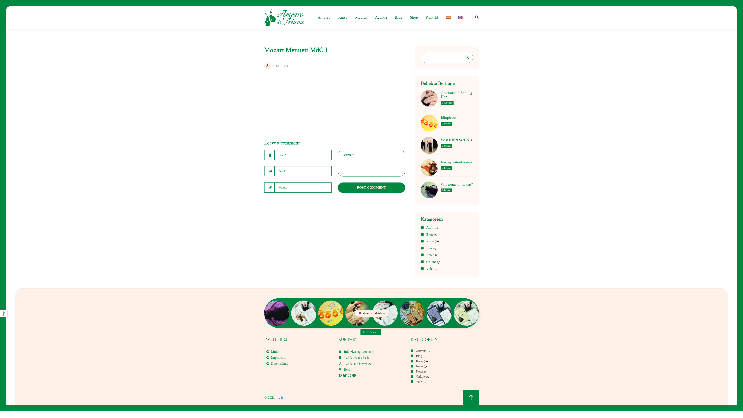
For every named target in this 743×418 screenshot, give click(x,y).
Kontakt (432, 17)
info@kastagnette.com (359, 351)
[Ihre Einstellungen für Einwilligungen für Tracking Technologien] (3, 313)
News (430, 248)
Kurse (343, 17)
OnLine (431, 262)
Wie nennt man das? (457, 184)
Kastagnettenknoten (456, 162)
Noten (430, 255)
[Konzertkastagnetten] (284, 17)
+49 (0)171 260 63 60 (357, 357)
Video (430, 268)
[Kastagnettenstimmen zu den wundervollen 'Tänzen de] (466, 313)
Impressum (278, 357)
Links (275, 351)
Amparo (324, 17)
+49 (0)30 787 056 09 (357, 363)
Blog (398, 17)
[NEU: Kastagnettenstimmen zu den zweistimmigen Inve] (304, 313)
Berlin (348, 369)
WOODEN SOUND (456, 140)
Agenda (381, 17)
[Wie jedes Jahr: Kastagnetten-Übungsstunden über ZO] (331, 313)
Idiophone (449, 118)
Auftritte (432, 227)
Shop (414, 17)
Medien (361, 17)
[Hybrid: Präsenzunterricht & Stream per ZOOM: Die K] (276, 313)
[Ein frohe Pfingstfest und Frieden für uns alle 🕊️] (412, 313)
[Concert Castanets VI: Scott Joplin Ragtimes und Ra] (439, 313)
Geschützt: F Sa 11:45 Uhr (456, 95)
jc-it (280, 397)
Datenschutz (279, 363)
